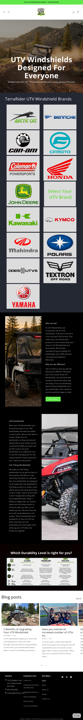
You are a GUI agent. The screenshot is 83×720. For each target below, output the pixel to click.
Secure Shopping (29, 697)
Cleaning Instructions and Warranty (31, 686)
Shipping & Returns (30, 692)
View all (78, 598)
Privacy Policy (28, 701)
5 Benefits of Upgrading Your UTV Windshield (18, 631)
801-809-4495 (12, 690)
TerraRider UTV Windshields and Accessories (37, 719)
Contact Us (27, 680)
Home (44, 680)
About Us (45, 690)
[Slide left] (37, 665)
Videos (44, 694)
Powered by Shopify (57, 719)
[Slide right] (46, 665)
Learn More (53, 399)
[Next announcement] (79, 2)
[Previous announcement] (4, 2)
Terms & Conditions (30, 706)
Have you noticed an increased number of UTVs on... (57, 632)
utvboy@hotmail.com (16, 693)
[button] (4, 12)
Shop (44, 685)
